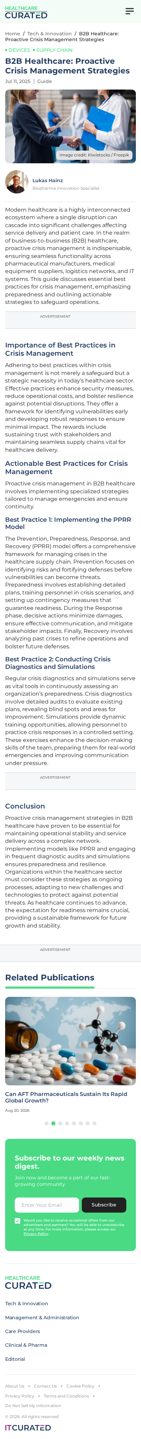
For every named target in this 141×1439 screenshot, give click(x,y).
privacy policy (36, 1233)
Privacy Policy (19, 1396)
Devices (19, 50)
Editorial (15, 1359)
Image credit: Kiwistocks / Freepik (94, 154)
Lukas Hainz (48, 180)
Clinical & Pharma (26, 1345)
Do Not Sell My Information (33, 1405)
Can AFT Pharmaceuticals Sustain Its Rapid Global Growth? (66, 1097)
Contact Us (45, 1386)
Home (12, 34)
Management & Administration (42, 1317)
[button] (46, 1123)
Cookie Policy (80, 1386)
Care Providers (22, 1331)
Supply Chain (54, 50)
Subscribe (104, 1205)
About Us (14, 1386)
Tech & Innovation (49, 34)
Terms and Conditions (66, 1396)
